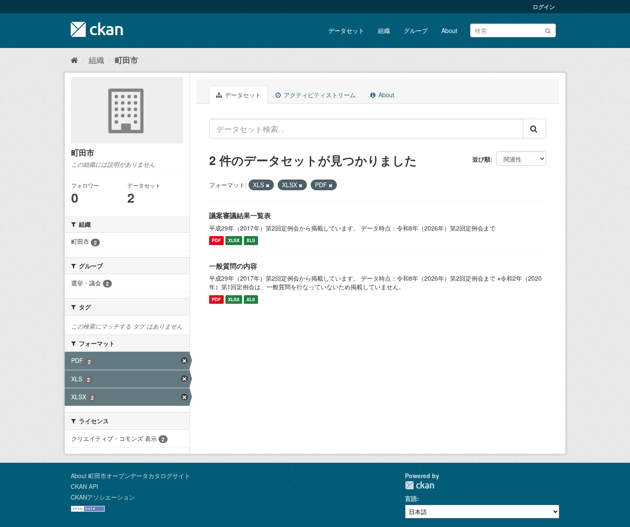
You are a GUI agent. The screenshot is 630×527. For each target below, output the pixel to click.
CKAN (419, 485)
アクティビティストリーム (319, 94)
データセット (346, 30)
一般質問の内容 (233, 266)
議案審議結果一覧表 (240, 215)
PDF (216, 240)
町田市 (126, 60)
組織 (384, 30)
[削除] (268, 185)
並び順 (481, 159)
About (449, 30)
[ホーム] (74, 59)
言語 (411, 498)
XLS (250, 240)
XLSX (234, 240)
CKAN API (84, 486)
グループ (416, 30)
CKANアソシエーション (103, 497)
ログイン (544, 7)
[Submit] (548, 29)
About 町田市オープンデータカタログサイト (130, 475)
